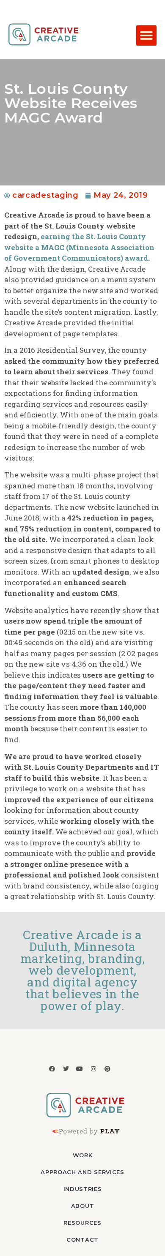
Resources (82, 1222)
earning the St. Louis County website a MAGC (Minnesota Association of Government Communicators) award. (79, 247)
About (82, 1205)
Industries (82, 1188)
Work (83, 1155)
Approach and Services (82, 1172)
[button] (146, 35)
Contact (82, 1239)
